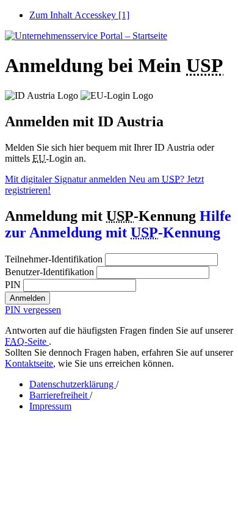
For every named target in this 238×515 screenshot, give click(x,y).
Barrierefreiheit (59, 395)
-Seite (27, 341)
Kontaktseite (29, 363)
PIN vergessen (33, 309)
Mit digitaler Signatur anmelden (67, 179)
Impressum (50, 406)
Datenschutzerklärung (72, 384)
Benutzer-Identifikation (49, 272)
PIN (13, 284)
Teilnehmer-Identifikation (54, 259)
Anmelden (27, 298)
